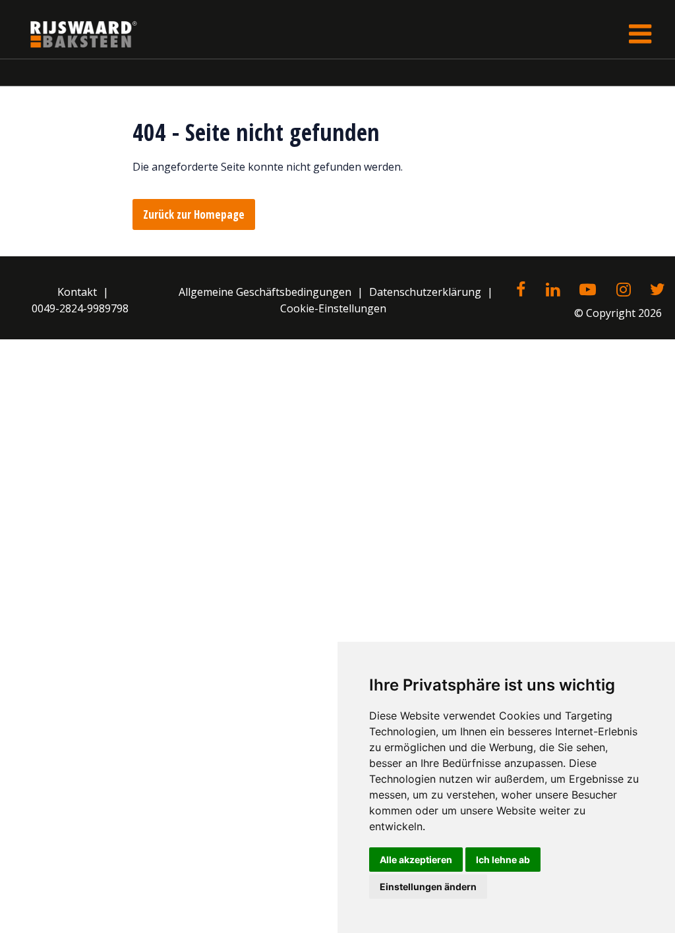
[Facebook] (520, 290)
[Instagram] (623, 290)
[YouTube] (587, 290)
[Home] (73, 34)
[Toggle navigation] (640, 34)
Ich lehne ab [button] (503, 859)
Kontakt (77, 292)
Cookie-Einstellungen (333, 308)
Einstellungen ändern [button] (428, 886)
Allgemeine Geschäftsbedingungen (265, 292)
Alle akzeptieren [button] (416, 859)
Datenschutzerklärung (425, 292)
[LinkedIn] (553, 290)
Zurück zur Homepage (194, 214)
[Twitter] (657, 290)
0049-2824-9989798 (80, 308)
